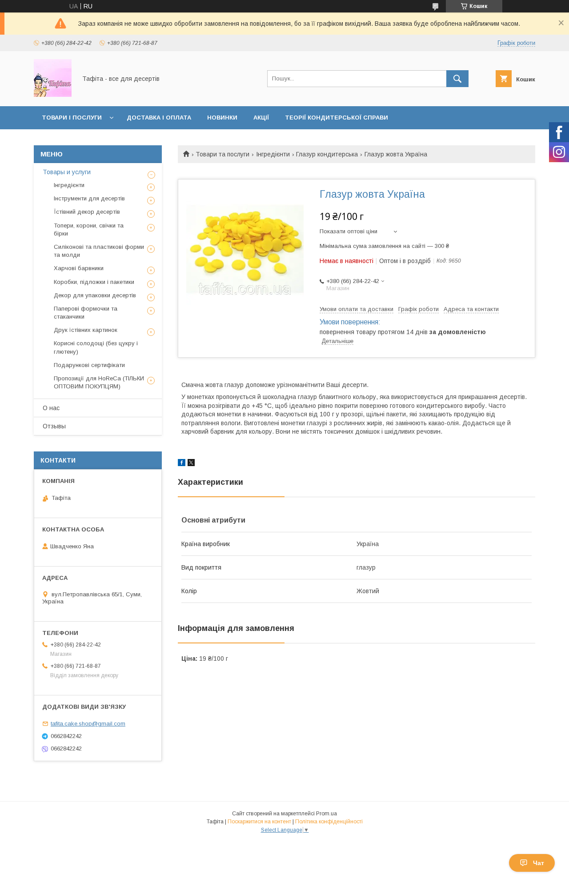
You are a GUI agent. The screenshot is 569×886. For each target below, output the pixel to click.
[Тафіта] (53, 94)
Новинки (222, 117)
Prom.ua (326, 813)
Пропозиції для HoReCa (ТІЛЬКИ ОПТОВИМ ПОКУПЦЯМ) (99, 382)
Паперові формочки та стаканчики (85, 312)
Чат (538, 862)
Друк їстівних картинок (85, 330)
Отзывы (54, 426)
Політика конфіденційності (329, 821)
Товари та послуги (222, 154)
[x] (191, 463)
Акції (261, 117)
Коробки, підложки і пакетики (94, 282)
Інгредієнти (273, 154)
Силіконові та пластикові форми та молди (99, 250)
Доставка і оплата (159, 117)
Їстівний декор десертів (87, 211)
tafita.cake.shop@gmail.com (88, 723)
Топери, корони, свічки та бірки (89, 229)
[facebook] (181, 463)
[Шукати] (457, 78)
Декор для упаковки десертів (95, 295)
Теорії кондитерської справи (336, 117)
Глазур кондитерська (327, 154)
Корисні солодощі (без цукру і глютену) (96, 347)
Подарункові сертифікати (89, 365)
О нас (51, 407)
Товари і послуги (72, 117)
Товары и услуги (67, 172)
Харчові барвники (79, 268)
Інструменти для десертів (89, 198)
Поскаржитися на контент (259, 821)
